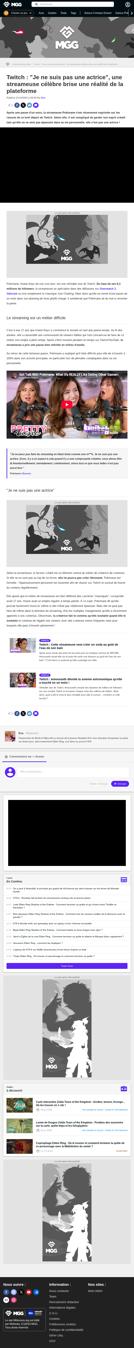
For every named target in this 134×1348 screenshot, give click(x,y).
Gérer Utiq (56, 1335)
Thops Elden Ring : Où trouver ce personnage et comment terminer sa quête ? (54, 956)
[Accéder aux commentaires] (36, 105)
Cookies (54, 1318)
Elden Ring (121, 1151)
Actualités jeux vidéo (22, 64)
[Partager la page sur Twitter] (23, 105)
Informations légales (62, 1307)
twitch (45, 640)
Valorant (12, 293)
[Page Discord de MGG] (14, 1292)
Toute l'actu (67, 966)
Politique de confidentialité (66, 1330)
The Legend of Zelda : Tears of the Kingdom (104, 1110)
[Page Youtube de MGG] (29, 1292)
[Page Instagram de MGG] (14, 1300)
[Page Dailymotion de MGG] (36, 1292)
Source (26, 473)
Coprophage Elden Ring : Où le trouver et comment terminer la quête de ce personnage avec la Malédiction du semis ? (80, 1145)
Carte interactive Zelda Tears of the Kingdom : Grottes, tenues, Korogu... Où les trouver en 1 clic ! (80, 1104)
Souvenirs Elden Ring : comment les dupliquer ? (38, 943)
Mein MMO (95, 1291)
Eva (43, 97)
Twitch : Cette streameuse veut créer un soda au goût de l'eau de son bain (78, 646)
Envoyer (121, 783)
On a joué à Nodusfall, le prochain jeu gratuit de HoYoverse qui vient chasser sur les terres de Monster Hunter (66, 890)
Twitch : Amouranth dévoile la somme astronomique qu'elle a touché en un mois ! (80, 681)
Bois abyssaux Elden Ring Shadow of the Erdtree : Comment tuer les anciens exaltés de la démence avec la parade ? (69, 915)
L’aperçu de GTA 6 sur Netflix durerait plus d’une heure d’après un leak (49, 949)
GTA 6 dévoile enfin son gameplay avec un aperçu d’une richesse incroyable (52, 923)
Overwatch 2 (108, 288)
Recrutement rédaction (64, 1302)
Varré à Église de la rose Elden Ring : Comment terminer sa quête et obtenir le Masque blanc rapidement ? (68, 936)
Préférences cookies (62, 1324)
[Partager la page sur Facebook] (17, 105)
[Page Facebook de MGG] (6, 1292)
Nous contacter (59, 1291)
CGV (52, 1341)
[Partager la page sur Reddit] (29, 105)
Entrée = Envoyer (99, 783)
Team (52, 1296)
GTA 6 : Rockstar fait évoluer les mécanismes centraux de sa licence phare (52, 898)
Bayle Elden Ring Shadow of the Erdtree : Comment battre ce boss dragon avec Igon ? (58, 930)
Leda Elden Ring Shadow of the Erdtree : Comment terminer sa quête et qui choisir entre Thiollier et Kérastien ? (64, 906)
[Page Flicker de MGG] (6, 1300)
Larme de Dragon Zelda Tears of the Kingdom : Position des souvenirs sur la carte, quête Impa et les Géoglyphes (79, 1124)
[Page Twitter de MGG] (21, 1292)
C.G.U (53, 1313)
